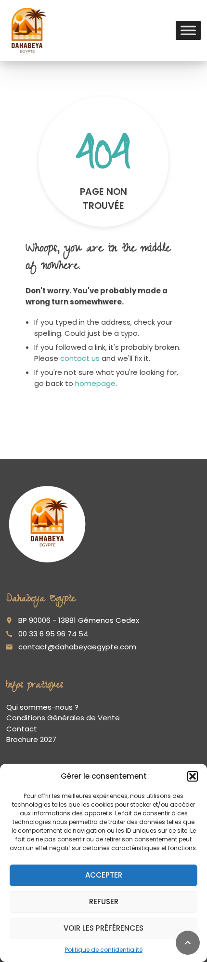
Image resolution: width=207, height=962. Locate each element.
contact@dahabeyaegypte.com (77, 647)
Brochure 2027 (31, 739)
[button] (192, 776)
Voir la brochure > (65, 922)
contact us (80, 358)
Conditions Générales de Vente (63, 718)
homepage (95, 383)
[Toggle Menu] (188, 30)
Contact (21, 729)
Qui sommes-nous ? (42, 707)
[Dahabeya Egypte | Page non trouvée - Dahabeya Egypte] (27, 30)
